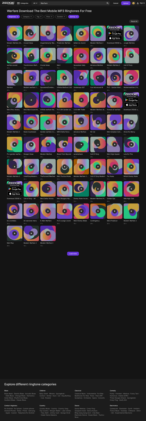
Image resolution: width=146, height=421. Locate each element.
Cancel (115, 3)
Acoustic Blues (30, 394)
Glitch (138, 411)
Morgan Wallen (55, 411)
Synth (130, 408)
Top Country (44, 411)
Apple (8, 413)
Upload (125, 3)
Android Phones (10, 411)
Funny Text (134, 394)
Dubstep (124, 411)
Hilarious (126, 394)
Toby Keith (45, 413)
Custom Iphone (28, 408)
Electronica (114, 405)
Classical (78, 391)
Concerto (101, 398)
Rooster (48, 398)
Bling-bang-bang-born (83, 413)
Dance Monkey (80, 408)
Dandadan (123, 408)
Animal (49, 396)
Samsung (31, 411)
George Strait (65, 413)
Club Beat (95, 413)
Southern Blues (9, 400)
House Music (92, 415)
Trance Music (114, 411)
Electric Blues (19, 394)
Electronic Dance (81, 415)
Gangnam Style (80, 411)
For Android (8, 408)
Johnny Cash (54, 413)
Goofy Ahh (123, 400)
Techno (101, 415)
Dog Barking (66, 396)
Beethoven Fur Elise (82, 396)
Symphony (78, 398)
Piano (92, 396)
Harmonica (30, 396)
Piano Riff (99, 396)
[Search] (108, 3)
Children (42, 391)
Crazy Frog (114, 400)
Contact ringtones (10, 405)
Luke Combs (66, 411)
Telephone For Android (26, 413)
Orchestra (87, 398)
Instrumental (91, 394)
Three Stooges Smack (118, 398)
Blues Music (8, 394)
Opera (94, 398)
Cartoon (42, 396)
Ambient (136, 408)
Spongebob (60, 394)
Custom (14, 413)
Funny (112, 394)
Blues (6, 391)
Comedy (113, 391)
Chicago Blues (20, 396)
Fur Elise (100, 394)
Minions (52, 394)
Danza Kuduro (92, 411)
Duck (54, 396)
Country (42, 405)
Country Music (45, 408)
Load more (73, 254)
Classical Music (80, 394)
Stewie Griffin (123, 396)
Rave (76, 417)
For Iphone (18, 408)
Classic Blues (21, 400)
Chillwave (131, 411)
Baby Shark (44, 394)
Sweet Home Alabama (49, 415)
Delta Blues (10, 396)
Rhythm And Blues (20, 398)
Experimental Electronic (123, 413)
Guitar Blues (8, 398)
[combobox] (39, 16)
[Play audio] (14, 33)
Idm (112, 413)
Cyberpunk (114, 408)
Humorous (113, 396)
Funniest (119, 394)
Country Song (63, 408)
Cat (59, 396)
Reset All (134, 21)
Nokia (19, 411)
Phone (25, 411)
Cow (42, 398)
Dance (77, 405)
